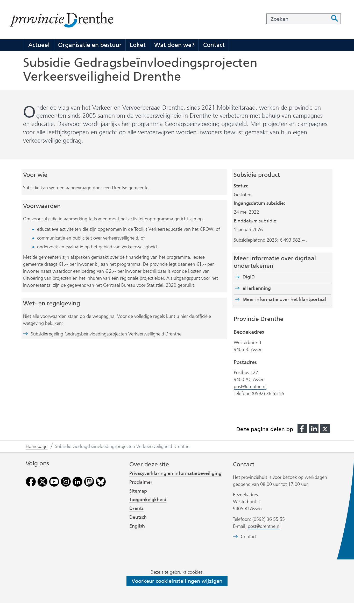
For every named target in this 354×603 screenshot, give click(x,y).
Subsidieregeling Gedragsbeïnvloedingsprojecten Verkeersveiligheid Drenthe (106, 334)
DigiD (249, 277)
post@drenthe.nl (250, 386)
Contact (214, 44)
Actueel (38, 44)
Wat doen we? (174, 44)
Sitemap (138, 491)
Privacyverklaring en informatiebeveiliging (175, 473)
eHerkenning (257, 288)
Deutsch (138, 517)
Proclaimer (140, 482)
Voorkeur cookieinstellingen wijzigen (177, 581)
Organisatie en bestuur (90, 44)
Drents (136, 508)
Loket (138, 44)
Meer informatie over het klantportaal (284, 299)
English (137, 526)
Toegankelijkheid (147, 499)
